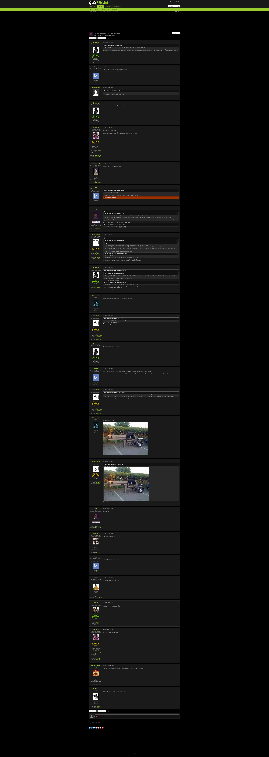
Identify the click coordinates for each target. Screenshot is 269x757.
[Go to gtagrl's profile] (96, 610)
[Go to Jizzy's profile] (91, 34)
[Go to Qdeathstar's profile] (96, 135)
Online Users (114, 9)
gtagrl (96, 602)
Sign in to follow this (167, 33)
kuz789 (98, 550)
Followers (174, 33)
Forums (101, 6)
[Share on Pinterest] (103, 728)
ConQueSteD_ (97, 253)
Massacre (96, 42)
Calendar (96, 9)
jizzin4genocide (98, 226)
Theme (134, 753)
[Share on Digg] (94, 728)
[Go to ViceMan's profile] (96, 587)
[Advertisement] (114, 22)
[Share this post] (178, 42)
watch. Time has (97, 155)
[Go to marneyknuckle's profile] (96, 171)
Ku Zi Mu (95, 534)
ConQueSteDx (99, 254)
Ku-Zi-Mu (98, 552)
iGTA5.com (92, 6)
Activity (108, 6)
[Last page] (105, 38)
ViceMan (95, 578)
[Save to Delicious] (96, 728)
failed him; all (97, 156)
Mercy (96, 67)
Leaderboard (116, 6)
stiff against (97, 148)
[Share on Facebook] (92, 728)
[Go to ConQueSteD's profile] (96, 242)
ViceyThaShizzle (98, 597)
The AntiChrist (95, 665)
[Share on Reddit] (98, 728)
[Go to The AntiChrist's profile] (96, 673)
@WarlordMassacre (97, 62)
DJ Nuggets (95, 296)
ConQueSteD (96, 235)
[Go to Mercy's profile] (96, 76)
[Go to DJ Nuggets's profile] (96, 303)
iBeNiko (95, 689)
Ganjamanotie (99, 181)
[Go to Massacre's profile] (96, 50)
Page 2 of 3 (109, 38)
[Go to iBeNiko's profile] (96, 696)
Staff (109, 9)
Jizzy (96, 35)
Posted (108, 42)
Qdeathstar (95, 128)
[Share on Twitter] (90, 728)
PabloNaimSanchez (96, 684)
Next (102, 38)
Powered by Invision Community (134, 754)
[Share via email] (100, 728)
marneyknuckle (95, 164)
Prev (92, 38)
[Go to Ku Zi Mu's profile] (96, 541)
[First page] (90, 38)
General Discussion (110, 35)
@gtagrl (97, 622)
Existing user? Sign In (174, 1)
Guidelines (103, 9)
